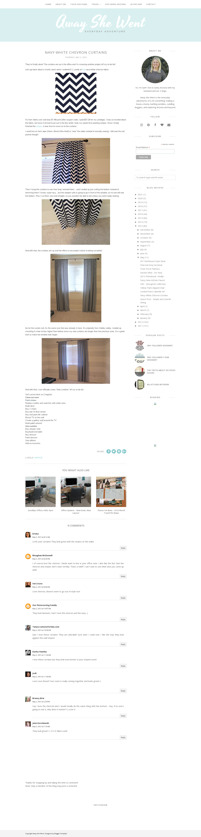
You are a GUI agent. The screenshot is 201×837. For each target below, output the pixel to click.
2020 (140, 198)
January (143, 318)
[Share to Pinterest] (119, 451)
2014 (140, 222)
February (144, 314)
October (144, 237)
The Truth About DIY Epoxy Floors (161, 371)
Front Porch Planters (150, 268)
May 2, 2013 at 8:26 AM (41, 559)
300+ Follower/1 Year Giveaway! (158, 358)
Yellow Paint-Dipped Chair (152, 287)
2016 (140, 214)
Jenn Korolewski (40, 723)
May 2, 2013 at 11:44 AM (41, 676)
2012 (140, 322)
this (83, 69)
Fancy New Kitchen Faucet (152, 280)
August (143, 245)
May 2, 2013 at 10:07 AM (41, 608)
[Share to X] (114, 451)
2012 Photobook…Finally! (152, 276)
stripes (39, 126)
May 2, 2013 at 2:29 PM (41, 701)
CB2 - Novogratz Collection (153, 284)
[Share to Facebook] (108, 451)
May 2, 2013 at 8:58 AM (41, 587)
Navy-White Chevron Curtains (154, 295)
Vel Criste (37, 583)
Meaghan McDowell (42, 555)
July (141, 249)
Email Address (143, 147)
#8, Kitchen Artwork (158, 384)
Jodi (34, 673)
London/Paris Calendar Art (152, 291)
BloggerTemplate (60, 833)
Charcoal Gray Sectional (151, 265)
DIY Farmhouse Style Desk (152, 261)
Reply (123, 548)
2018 (140, 206)
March (143, 310)
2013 (140, 226)
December (145, 229)
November (145, 233)
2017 (140, 210)
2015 (140, 218)
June (142, 253)
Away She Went (38, 833)
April (142, 306)
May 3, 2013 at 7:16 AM (41, 726)
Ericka (35, 533)
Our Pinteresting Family (44, 605)
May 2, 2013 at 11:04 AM (41, 655)
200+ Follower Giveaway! (160, 345)
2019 (140, 202)
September (145, 241)
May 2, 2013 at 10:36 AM (41, 630)
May (142, 257)
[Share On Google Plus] (124, 451)
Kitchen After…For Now (151, 272)
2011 (140, 325)
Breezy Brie (38, 698)
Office (38, 458)
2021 (140, 194)
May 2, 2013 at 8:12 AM (41, 537)
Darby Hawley (39, 651)
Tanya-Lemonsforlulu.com (45, 626)
